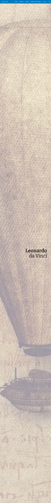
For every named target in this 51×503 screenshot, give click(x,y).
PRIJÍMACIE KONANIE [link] (36, 1)
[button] (49, 1)
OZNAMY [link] (21, 1)
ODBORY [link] (27, 1)
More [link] (45, 1)
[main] (29, 253)
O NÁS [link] (16, 1)
